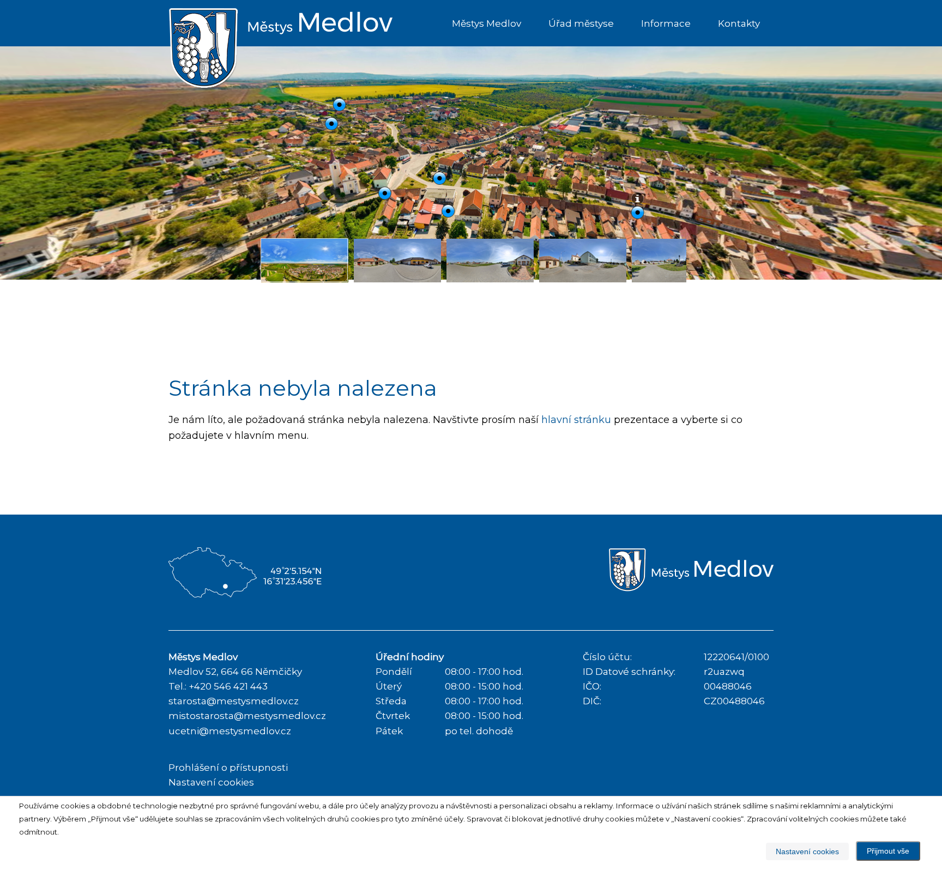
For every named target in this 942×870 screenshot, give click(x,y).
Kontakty (739, 23)
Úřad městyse (581, 23)
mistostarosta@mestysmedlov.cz (247, 715)
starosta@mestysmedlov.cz (233, 701)
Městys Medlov (486, 23)
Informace (666, 23)
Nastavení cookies (211, 782)
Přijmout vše (888, 851)
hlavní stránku (576, 420)
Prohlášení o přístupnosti (228, 767)
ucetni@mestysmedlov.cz (229, 731)
